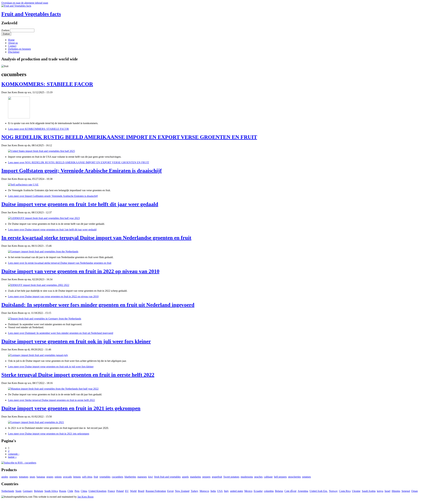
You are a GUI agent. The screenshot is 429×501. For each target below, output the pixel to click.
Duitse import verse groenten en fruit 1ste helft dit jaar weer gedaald (79, 204)
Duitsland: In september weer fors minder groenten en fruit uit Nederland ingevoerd (97, 305)
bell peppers (280, 476)
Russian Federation (156, 491)
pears (32, 476)
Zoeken (5, 30)
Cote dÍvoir (290, 491)
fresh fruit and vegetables (167, 476)
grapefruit (217, 476)
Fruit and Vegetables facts (31, 14)
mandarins (195, 476)
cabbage (268, 476)
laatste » (12, 457)
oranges (13, 476)
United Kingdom (97, 491)
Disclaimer (13, 51)
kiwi (150, 476)
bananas (41, 476)
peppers (206, 476)
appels (185, 476)
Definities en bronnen (19, 48)
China (84, 491)
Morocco (204, 491)
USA (220, 491)
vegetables (104, 476)
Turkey (194, 491)
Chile (70, 491)
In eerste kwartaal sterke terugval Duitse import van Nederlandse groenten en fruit (96, 238)
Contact (12, 45)
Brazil (141, 491)
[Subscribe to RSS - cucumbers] (18, 462)
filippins (396, 491)
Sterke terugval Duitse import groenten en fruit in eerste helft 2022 (77, 375)
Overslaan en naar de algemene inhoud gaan (24, 2)
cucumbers (117, 476)
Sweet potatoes (231, 476)
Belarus (279, 491)
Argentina (303, 491)
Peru (77, 491)
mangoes (142, 476)
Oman (414, 491)
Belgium (38, 491)
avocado (67, 476)
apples (4, 476)
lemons (77, 476)
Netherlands (7, 491)
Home (11, 39)
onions (58, 476)
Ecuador (258, 491)
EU (127, 491)
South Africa (51, 491)
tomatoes (23, 476)
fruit (96, 476)
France (111, 491)
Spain (18, 491)
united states (236, 491)
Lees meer (38, 128)
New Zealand (182, 491)
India (213, 491)
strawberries (294, 476)
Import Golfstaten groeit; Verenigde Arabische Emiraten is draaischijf (81, 171)
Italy (226, 491)
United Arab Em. (319, 491)
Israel (387, 491)
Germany (28, 491)
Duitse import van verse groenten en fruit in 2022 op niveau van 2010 (80, 271)
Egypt (170, 491)
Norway (333, 491)
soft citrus (87, 476)
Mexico (248, 491)
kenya (380, 491)
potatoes (306, 476)
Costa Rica (345, 491)
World (133, 491)
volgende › (13, 454)
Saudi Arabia (369, 491)
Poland (120, 491)
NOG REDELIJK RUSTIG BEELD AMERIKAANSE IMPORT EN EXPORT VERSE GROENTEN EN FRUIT (129, 137)
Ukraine (356, 491)
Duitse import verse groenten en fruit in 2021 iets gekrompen (70, 408)
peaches (258, 476)
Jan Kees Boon (85, 496)
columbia (269, 491)
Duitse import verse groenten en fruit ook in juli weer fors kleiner (76, 341)
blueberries (130, 476)
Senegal (406, 491)
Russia (62, 491)
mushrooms (247, 476)
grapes (49, 476)
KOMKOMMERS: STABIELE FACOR (47, 84)
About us (13, 42)
